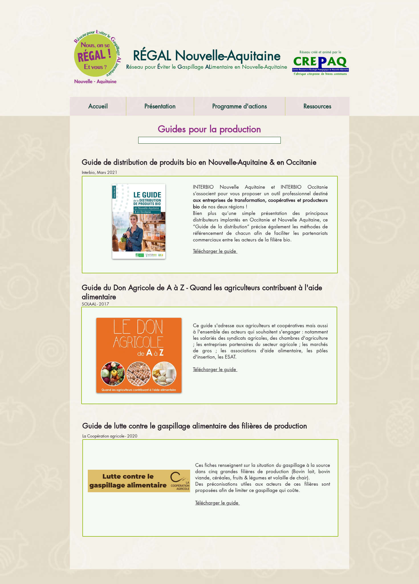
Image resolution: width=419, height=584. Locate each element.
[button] (160, 106)
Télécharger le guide (215, 369)
